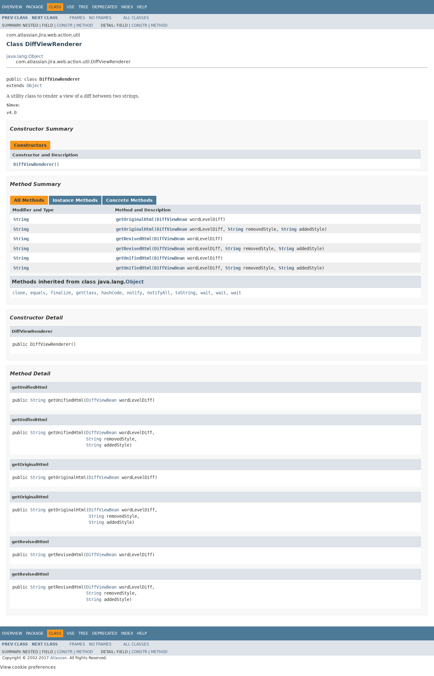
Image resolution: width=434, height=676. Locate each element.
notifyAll (158, 292)
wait (205, 292)
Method (84, 25)
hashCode (111, 292)
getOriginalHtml (135, 219)
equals (37, 292)
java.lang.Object (24, 56)
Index (127, 7)
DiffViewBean (172, 219)
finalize (61, 292)
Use (71, 7)
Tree (83, 7)
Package (35, 7)
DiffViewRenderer (33, 164)
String (21, 219)
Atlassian (58, 658)
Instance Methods (75, 200)
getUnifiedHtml (134, 258)
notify (134, 292)
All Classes (136, 18)
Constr (64, 25)
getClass (86, 292)
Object (34, 85)
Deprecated (104, 7)
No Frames (100, 18)
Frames (77, 18)
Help (142, 7)
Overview (12, 7)
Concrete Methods (129, 200)
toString (185, 292)
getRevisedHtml (134, 238)
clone (18, 292)
